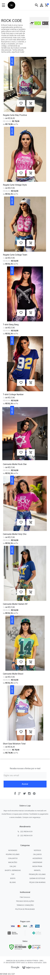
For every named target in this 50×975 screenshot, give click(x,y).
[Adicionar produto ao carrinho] (31, 103)
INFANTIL (37, 870)
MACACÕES (12, 862)
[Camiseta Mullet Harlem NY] (25, 581)
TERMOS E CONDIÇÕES (25, 905)
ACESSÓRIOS (37, 858)
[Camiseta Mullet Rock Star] (25, 441)
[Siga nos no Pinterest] (34, 793)
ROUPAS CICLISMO (12, 854)
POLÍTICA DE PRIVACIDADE (25, 909)
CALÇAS (13, 866)
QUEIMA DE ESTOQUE (37, 878)
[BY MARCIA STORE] (11, 5)
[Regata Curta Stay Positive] (25, 92)
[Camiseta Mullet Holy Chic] (25, 511)
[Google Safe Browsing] (34, 947)
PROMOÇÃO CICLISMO (37, 874)
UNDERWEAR (37, 862)
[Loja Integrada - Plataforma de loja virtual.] (31, 967)
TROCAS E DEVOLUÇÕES (25, 901)
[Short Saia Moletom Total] (25, 720)
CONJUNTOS (12, 858)
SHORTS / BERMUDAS (13, 870)
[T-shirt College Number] (25, 371)
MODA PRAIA (37, 866)
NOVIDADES (12, 850)
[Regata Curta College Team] (25, 231)
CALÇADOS (37, 854)
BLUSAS (13, 882)
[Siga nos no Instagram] (29, 793)
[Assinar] (25, 784)
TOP (12, 874)
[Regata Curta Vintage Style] (25, 162)
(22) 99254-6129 (26, 831)
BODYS (12, 878)
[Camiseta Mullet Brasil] (25, 651)
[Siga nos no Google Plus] (19, 793)
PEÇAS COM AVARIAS (37, 882)
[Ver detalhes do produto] (31, 732)
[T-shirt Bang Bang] (25, 301)
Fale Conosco (25, 897)
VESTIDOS (37, 850)
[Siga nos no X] (24, 793)
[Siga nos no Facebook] (15, 793)
